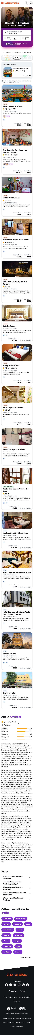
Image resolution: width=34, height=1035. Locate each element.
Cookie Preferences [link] (17, 1026)
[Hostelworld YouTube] (19, 984)
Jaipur (20, 930)
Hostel (5, 104)
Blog (5, 997)
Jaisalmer (18, 935)
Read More (16, 82)
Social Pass (17, 1001)
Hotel (4, 531)
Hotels (16, 997)
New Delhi (7, 919)
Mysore (6, 924)
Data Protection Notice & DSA (12, 1018)
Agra (18, 946)
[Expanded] (4, 52)
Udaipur (17, 941)
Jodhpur (6, 952)
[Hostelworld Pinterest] (23, 984)
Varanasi (17, 924)
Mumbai (6, 935)
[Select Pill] (26, 3)
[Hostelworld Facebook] (6, 984)
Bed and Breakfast (8, 486)
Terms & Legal (26, 1018)
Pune (28, 924)
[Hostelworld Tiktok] (27, 984)
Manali (5, 941)
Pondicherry (20, 919)
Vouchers (11, 1022)
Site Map (29, 1022)
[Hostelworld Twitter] (10, 984)
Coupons (4, 1022)
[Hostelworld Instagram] (15, 984)
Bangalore (7, 946)
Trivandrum (7, 930)
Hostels (10, 997)
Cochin (17, 952)
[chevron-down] (18, 723)
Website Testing (20, 1022)
